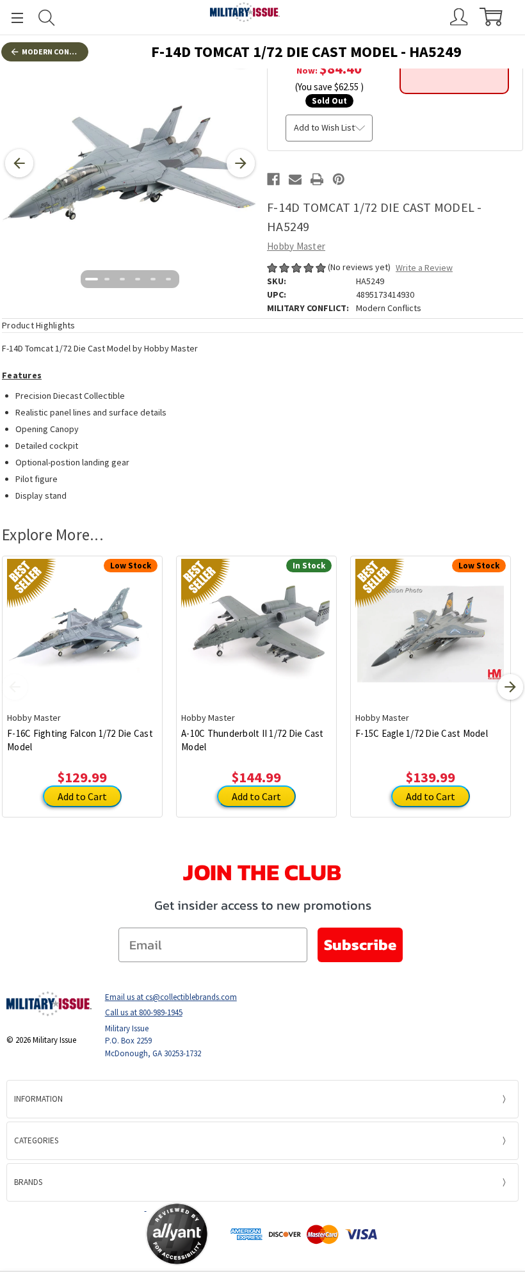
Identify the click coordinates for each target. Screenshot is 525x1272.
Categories (36, 1140)
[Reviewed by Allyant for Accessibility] (177, 1234)
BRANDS (28, 1182)
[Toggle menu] (11, 17)
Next (510, 687)
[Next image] (241, 163)
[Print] (317, 179)
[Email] (295, 179)
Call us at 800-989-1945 (143, 1012)
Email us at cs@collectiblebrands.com (171, 997)
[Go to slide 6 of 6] (168, 279)
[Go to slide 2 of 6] (107, 279)
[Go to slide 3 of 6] (122, 279)
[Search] (46, 17)
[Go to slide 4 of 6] (137, 279)
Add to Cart (82, 796)
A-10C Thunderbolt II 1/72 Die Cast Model (252, 740)
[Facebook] (273, 179)
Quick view (82, 624)
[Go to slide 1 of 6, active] (91, 279)
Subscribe (360, 944)
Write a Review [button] (424, 267)
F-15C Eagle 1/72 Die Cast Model (421, 733)
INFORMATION (38, 1098)
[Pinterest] (338, 179)
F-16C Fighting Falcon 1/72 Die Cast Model (80, 740)
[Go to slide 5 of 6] (153, 279)
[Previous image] (19, 163)
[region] (130, 163)
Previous (15, 687)
